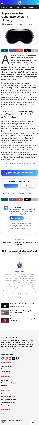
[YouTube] (10, 358)
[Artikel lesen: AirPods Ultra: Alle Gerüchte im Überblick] (5, 305)
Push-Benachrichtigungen (9, 383)
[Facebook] (2, 358)
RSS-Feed (4, 385)
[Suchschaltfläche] (37, 3)
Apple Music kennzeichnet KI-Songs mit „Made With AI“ (22, 319)
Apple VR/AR (21, 193)
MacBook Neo (33, 7)
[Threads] (13, 358)
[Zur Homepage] (19, 3)
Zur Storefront (15, 218)
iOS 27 (10, 7)
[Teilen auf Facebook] (12, 50)
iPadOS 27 (17, 7)
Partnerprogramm (20, 228)
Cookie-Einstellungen (8, 402)
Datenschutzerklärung (8, 397)
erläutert (15, 92)
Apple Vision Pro (10, 193)
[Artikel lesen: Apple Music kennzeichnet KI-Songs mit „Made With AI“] (5, 320)
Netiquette (4, 380)
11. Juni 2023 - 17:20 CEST (25, 24)
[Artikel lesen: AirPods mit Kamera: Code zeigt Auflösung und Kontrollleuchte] (5, 312)
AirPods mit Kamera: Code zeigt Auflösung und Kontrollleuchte (23, 312)
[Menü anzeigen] (2, 2)
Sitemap (3, 413)
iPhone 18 (4, 7)
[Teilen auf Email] (19, 50)
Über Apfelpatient (6, 366)
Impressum (4, 394)
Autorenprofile (5, 372)
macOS (24, 7)
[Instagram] (6, 358)
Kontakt (3, 369)
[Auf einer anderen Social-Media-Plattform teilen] (34, 50)
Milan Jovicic (10, 24)
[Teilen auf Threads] (27, 50)
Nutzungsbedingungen (8, 399)
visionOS (29, 193)
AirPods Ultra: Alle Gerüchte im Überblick (22, 304)
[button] (3, 421)
